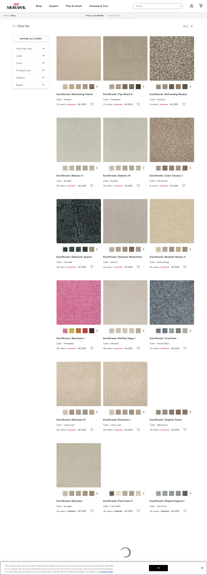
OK (158, 568)
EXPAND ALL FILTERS (31, 38)
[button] (31, 48)
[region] (103, 568)
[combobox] (158, 6)
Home (6, 15)
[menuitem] (158, 6)
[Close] (202, 568)
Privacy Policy (106, 571)
